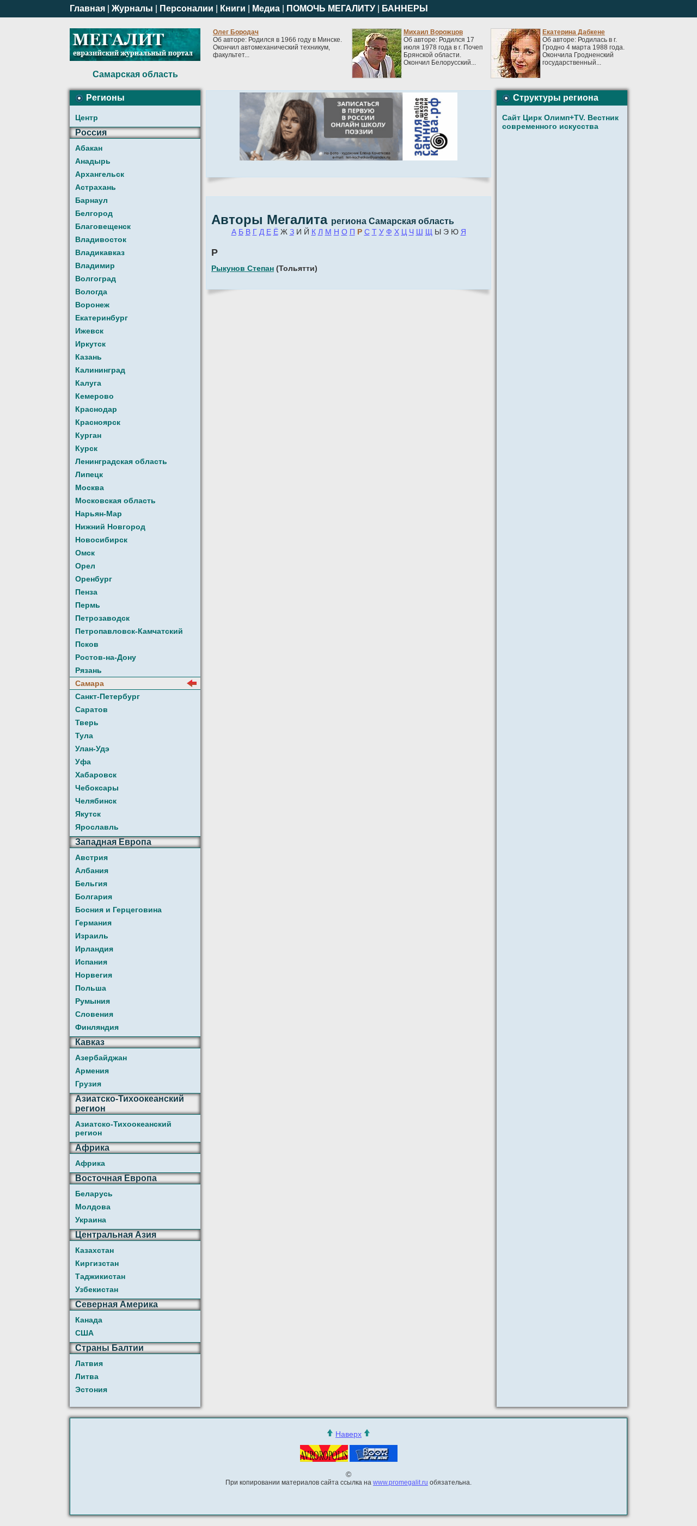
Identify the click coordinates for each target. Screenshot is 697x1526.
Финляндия (97, 1027)
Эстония (91, 1389)
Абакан (88, 148)
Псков (87, 644)
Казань (88, 357)
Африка (90, 1163)
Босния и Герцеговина (118, 909)
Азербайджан (101, 1057)
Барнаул (91, 200)
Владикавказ (100, 252)
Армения (92, 1070)
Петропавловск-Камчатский (129, 631)
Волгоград (95, 278)
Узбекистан (96, 1289)
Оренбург (93, 578)
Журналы (132, 8)
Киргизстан (97, 1263)
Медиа (266, 8)
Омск (85, 552)
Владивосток (100, 239)
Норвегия (93, 975)
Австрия (91, 857)
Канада (88, 1319)
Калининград (100, 370)
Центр (86, 117)
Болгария (93, 896)
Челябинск (96, 800)
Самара (89, 683)
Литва (87, 1376)
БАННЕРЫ (405, 8)
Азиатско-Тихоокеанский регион (123, 1128)
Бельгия (91, 883)
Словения (94, 1014)
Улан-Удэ (92, 748)
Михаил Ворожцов (433, 32)
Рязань (88, 670)
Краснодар (96, 409)
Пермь (87, 605)
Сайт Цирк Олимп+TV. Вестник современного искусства (560, 122)
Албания (91, 870)
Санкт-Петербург (107, 696)
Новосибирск (101, 539)
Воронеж (92, 304)
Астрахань (95, 187)
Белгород (94, 213)
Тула (84, 735)
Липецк (89, 474)
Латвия (89, 1363)
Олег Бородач (236, 32)
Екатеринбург (101, 317)
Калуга (88, 383)
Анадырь (93, 161)
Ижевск (89, 330)
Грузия (88, 1083)
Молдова (93, 1206)
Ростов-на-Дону (105, 657)
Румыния (92, 1001)
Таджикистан (100, 1276)
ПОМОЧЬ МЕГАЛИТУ (330, 8)
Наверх (348, 1434)
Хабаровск (96, 774)
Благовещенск (103, 226)
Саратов (91, 709)
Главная (87, 8)
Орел (85, 565)
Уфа (83, 761)
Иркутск (90, 343)
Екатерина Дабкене (573, 32)
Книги (233, 8)
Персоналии (186, 8)
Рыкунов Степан (242, 268)
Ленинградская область (121, 461)
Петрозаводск (102, 618)
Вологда (91, 291)
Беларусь (94, 1193)
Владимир (95, 265)
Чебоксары (97, 787)
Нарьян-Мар (98, 513)
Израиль (91, 935)
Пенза (86, 592)
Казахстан (94, 1250)
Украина (90, 1219)
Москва (89, 487)
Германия (93, 922)
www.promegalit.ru (400, 1482)
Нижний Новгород (110, 526)
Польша (90, 988)
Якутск (88, 814)
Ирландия (94, 948)
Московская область (115, 500)
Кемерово (94, 396)
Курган (88, 435)
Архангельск (99, 174)
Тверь (87, 722)
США (84, 1333)
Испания (91, 961)
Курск (86, 448)
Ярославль (97, 827)
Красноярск (97, 422)
